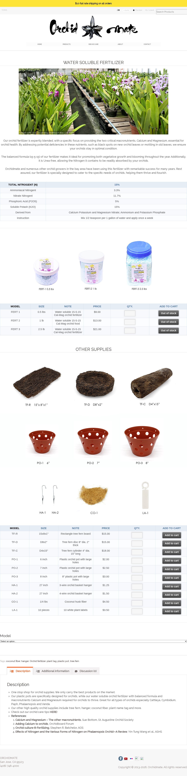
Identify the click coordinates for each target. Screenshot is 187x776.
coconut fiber (13, 661)
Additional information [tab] (55, 671)
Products (66, 44)
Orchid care (93, 44)
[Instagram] (137, 758)
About (120, 44)
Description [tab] (22, 671)
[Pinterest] (142, 758)
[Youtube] (126, 758)
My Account (149, 10)
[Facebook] (120, 758)
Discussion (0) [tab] (88, 671)
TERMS (4, 10)
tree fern (74, 661)
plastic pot (63, 661)
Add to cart (172, 535)
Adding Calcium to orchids (31, 723)
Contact (147, 44)
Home (39, 44)
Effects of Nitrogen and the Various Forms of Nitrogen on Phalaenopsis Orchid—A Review (71, 731)
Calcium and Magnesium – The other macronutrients (48, 719)
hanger (25, 661)
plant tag (52, 661)
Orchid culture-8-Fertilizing (32, 727)
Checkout (138, 10)
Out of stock (168, 313)
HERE (53, 711)
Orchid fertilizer (38, 661)
